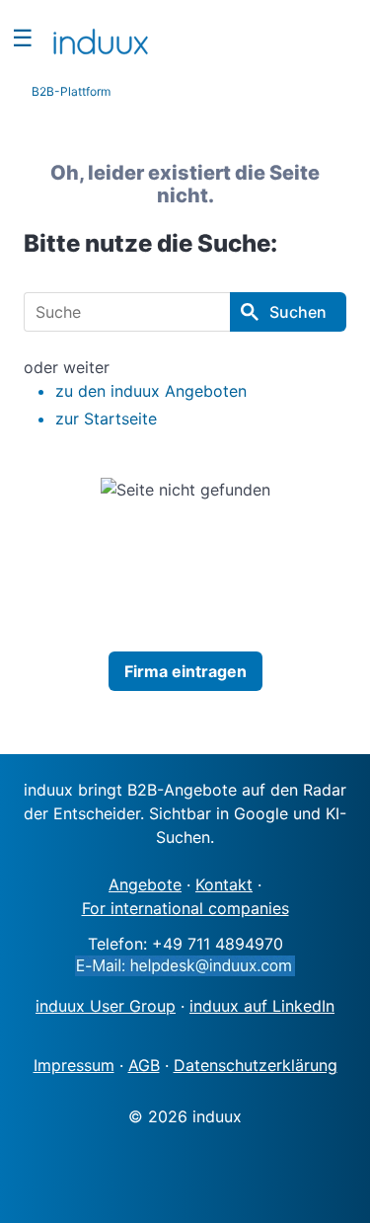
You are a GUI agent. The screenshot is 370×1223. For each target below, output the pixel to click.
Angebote (145, 884)
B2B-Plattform (71, 91)
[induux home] (100, 37)
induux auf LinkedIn (261, 1006)
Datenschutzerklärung (255, 1065)
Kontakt (224, 884)
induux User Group (106, 1006)
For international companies (185, 908)
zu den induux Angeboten (151, 391)
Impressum (74, 1065)
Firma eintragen (185, 671)
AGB (144, 1065)
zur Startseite (106, 418)
